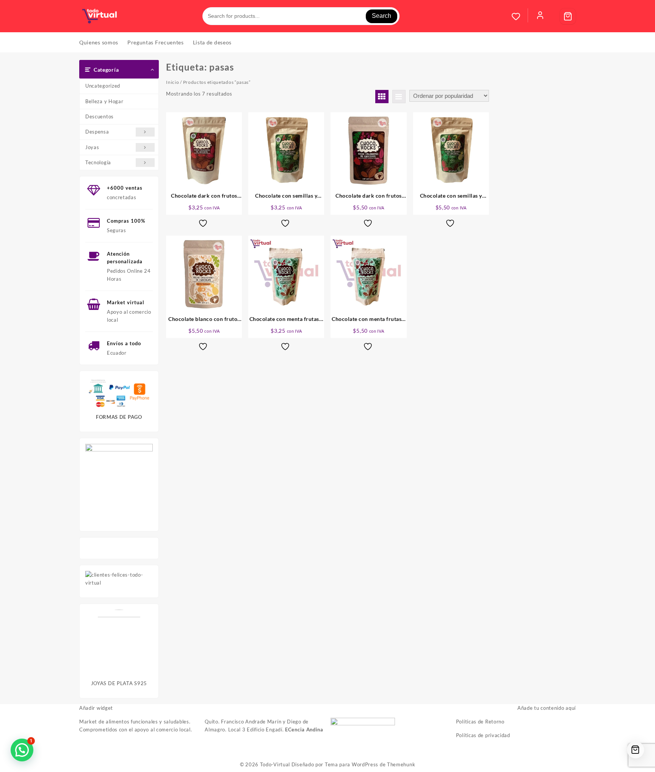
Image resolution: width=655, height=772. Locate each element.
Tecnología (98, 162)
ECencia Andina (304, 729)
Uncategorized (102, 86)
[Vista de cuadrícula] (382, 96)
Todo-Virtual (275, 764)
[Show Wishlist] (519, 16)
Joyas (92, 147)
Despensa (97, 132)
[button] (22, 750)
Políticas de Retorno (480, 722)
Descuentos (99, 116)
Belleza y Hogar (104, 101)
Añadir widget (96, 708)
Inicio (172, 82)
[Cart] (567, 16)
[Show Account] (540, 16)
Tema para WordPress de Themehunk (370, 764)
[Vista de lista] (399, 96)
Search (381, 16)
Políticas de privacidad (483, 735)
